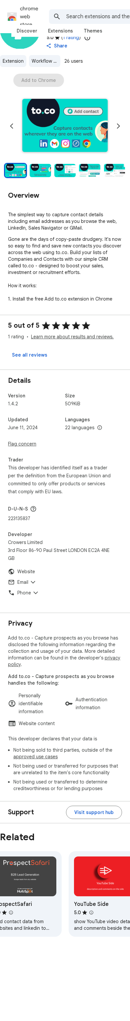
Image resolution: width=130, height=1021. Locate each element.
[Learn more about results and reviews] (33, 509)
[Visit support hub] (94, 812)
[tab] (27, 31)
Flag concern (22, 444)
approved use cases (35, 757)
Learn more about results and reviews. (72, 337)
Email (22, 582)
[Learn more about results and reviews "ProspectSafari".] (11, 912)
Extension (13, 61)
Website (26, 572)
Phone (24, 593)
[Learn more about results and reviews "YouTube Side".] (91, 912)
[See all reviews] (29, 355)
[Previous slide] (11, 126)
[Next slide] (118, 126)
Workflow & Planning (46, 61)
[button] (65, 126)
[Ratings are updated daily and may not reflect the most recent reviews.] (87, 37)
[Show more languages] (100, 428)
